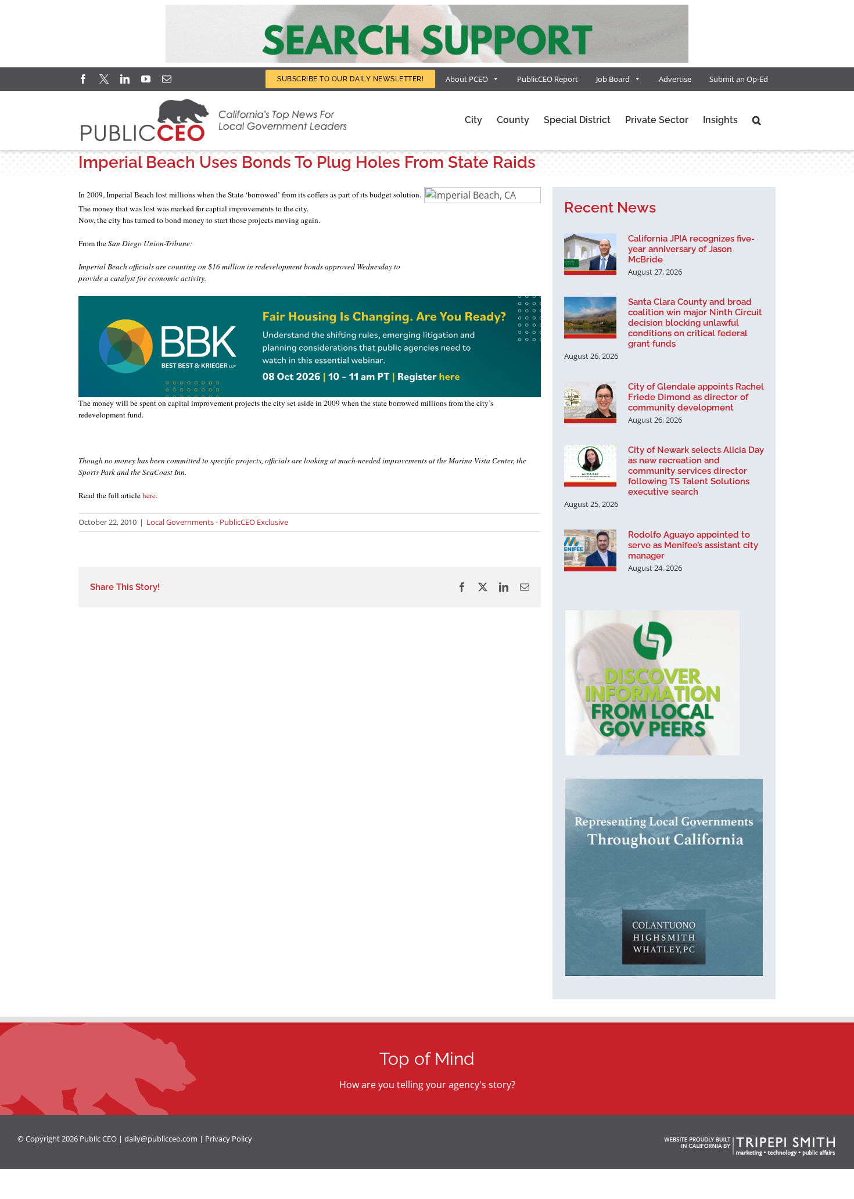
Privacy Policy (228, 1138)
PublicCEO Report (547, 79)
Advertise (675, 79)
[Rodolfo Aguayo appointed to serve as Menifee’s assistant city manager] (590, 550)
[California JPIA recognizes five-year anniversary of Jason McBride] (590, 254)
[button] (756, 120)
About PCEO (467, 79)
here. (149, 495)
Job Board (613, 79)
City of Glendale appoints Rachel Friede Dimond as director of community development (696, 397)
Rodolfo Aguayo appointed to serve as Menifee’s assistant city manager (693, 545)
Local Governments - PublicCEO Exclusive (217, 522)
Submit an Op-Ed (738, 79)
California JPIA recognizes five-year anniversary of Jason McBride (691, 249)
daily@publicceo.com (161, 1138)
